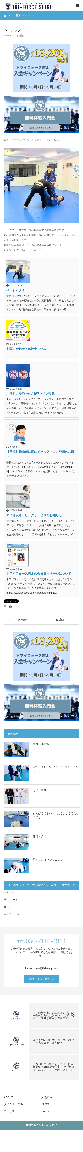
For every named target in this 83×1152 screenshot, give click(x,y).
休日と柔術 (39, 836)
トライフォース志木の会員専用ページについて (38, 573)
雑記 (21, 35)
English (46, 1111)
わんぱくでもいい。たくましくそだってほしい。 (56, 815)
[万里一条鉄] (16, 796)
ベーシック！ (15, 290)
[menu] (77, 5)
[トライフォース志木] (28, 5)
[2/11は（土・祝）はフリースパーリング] (16, 773)
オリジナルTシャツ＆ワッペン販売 (30, 393)
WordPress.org (11, 914)
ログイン (8, 892)
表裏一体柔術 (41, 743)
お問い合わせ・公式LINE (42, 979)
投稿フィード (11, 899)
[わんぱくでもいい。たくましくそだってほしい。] (16, 819)
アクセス (9, 1111)
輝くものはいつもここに (48, 859)
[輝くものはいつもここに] (16, 865)
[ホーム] (5, 15)
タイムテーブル (13, 1104)
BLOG (45, 1104)
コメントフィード (13, 907)
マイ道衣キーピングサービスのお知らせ (34, 515)
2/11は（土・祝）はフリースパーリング (55, 769)
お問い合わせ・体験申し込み (26, 348)
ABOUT (8, 1097)
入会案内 (47, 1097)
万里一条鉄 (39, 790)
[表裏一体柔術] (16, 749)
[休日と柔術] (16, 842)
